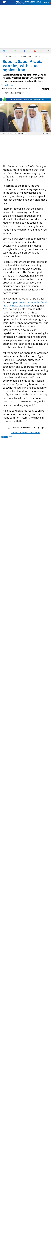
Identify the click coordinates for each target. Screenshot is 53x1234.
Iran (6, 93)
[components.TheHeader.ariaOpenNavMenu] (9, 2)
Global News (26, 57)
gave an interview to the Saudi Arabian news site (25, 303)
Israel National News (11, 57)
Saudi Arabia (17, 93)
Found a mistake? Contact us (25, 433)
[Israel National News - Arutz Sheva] (28, 2)
